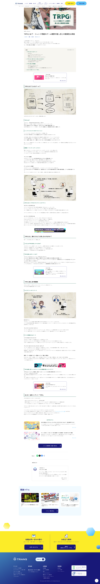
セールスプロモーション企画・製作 (19, 569)
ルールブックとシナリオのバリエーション (35, 54)
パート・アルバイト (61, 571)
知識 (29, 36)
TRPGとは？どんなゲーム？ (32, 51)
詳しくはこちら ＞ (63, 80)
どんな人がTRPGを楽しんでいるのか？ (35, 60)
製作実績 (30, 566)
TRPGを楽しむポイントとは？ (33, 61)
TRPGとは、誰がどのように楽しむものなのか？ (35, 58)
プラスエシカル (16, 576)
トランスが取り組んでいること (33, 571)
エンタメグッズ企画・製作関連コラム (35, 6)
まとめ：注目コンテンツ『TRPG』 (33, 69)
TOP (19, 6)
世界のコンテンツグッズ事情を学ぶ (19, 574)
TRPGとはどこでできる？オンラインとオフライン (37, 57)
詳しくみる (74, 427)
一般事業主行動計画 (46, 578)
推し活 (33, 36)
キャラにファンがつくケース (33, 65)
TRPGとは (30, 53)
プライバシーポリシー (46, 573)
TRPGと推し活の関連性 (31, 63)
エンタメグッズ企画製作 (18, 568)
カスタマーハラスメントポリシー (48, 576)
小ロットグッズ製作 (17, 571)
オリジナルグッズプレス (59, 411)
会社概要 (44, 568)
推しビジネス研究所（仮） (18, 573)
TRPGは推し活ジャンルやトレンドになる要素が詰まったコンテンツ (40, 67)
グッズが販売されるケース (32, 66)
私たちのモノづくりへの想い (34, 570)
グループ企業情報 (46, 569)
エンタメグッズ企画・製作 (25, 6)
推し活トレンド (37, 36)
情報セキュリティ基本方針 (47, 574)
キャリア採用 (60, 569)
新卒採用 (59, 568)
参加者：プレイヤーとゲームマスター (34, 55)
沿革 (43, 571)
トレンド (26, 36)
